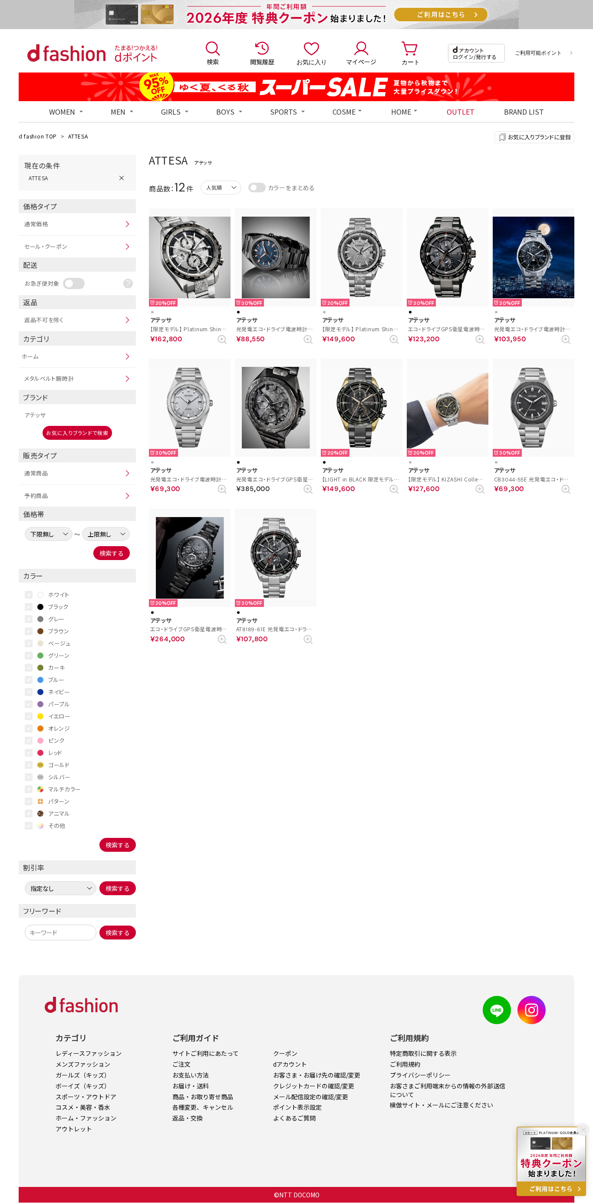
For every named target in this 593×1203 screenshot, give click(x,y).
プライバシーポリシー (420, 1075)
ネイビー (59, 692)
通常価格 (36, 224)
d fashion (66, 53)
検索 (213, 61)
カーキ (56, 667)
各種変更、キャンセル (202, 1107)
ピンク (56, 740)
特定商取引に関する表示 (423, 1053)
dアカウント (290, 1064)
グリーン (59, 655)
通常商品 (36, 473)
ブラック (58, 607)
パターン (59, 801)
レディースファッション (89, 1053)
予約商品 (36, 495)
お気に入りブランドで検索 (77, 432)
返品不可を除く (44, 320)
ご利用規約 (405, 1064)
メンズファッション (83, 1064)
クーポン (285, 1053)
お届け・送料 (190, 1085)
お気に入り (311, 62)
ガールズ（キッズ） (83, 1075)
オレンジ (59, 728)
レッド (55, 752)
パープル (59, 704)
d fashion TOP (38, 136)
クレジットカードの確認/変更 (313, 1085)
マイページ (361, 61)
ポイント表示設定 (297, 1107)
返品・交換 (187, 1118)
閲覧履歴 (262, 61)
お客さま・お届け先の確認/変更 (316, 1075)
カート (411, 62)
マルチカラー (64, 789)
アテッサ (35, 415)
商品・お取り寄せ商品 (202, 1096)
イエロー (59, 716)
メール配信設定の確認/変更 (310, 1096)
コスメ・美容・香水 (83, 1107)
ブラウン (58, 631)
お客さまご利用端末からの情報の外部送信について (447, 1090)
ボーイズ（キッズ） (83, 1085)
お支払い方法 (190, 1075)
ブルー (56, 680)
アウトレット (74, 1128)
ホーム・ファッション (86, 1118)
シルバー (59, 777)
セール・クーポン (46, 246)
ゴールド (59, 765)
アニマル (59, 813)
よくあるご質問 (294, 1118)
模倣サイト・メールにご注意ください (441, 1105)
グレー (56, 619)
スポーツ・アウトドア (86, 1096)
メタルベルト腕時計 (49, 378)
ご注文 (181, 1064)
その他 (57, 825)
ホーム (30, 356)
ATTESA (78, 136)
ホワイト (58, 594)
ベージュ (59, 643)
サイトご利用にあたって (205, 1053)
